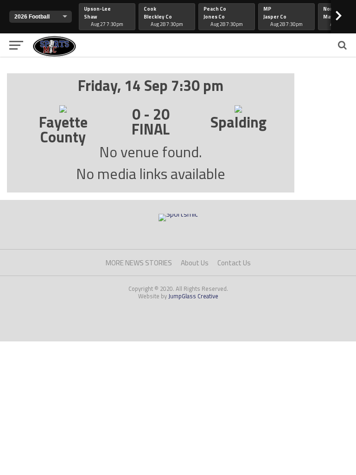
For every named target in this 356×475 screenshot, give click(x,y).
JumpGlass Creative (193, 296)
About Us (195, 262)
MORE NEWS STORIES (139, 262)
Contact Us (234, 262)
